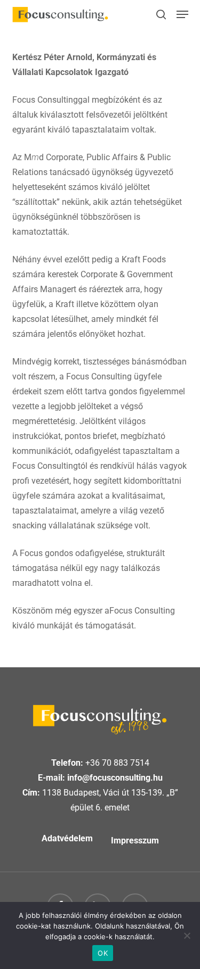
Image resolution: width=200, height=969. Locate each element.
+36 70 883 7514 (117, 763)
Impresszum (135, 840)
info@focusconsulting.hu (115, 778)
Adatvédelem (67, 838)
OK (103, 953)
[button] (182, 14)
